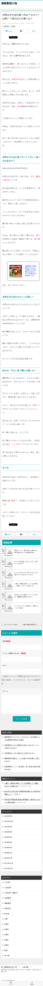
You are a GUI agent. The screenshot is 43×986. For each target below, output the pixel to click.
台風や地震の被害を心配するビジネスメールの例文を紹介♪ (32, 624)
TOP (10, 967)
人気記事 (6, 26)
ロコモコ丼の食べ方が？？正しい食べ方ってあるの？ (26, 562)
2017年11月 (8, 868)
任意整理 (7, 898)
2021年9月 (8, 827)
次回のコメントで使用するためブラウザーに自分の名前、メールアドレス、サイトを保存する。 (21, 680)
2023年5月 (8, 816)
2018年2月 (8, 853)
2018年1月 (8, 858)
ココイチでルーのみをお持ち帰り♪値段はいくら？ (12, 624)
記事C (6, 924)
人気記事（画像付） (11, 893)
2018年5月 (8, 842)
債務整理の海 (9, 3)
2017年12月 (8, 863)
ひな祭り (7, 882)
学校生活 (7, 908)
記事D (6, 929)
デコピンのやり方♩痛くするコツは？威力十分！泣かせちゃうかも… (26, 573)
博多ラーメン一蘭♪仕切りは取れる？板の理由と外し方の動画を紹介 (26, 551)
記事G (6, 945)
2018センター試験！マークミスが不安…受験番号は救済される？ (26, 596)
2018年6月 (8, 837)
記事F (6, 940)
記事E (13, 26)
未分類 (6, 914)
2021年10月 (8, 821)
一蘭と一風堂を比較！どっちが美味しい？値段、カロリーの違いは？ (26, 585)
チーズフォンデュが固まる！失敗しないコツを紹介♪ (26, 607)
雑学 (6, 950)
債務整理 (7, 903)
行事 (6, 919)
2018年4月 (8, 847)
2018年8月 (8, 832)
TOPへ (32, 984)
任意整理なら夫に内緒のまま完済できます (19, 753)
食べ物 (6, 955)
